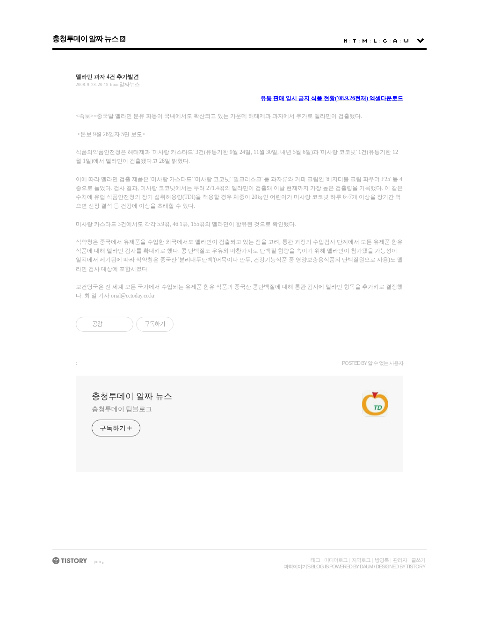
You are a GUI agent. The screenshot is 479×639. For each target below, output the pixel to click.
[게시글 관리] (123, 324)
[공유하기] (111, 324)
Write (406, 40)
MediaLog (365, 40)
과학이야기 (295, 566)
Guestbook (385, 40)
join (97, 561)
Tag (354, 40)
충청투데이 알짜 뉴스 (85, 39)
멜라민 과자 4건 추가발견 (107, 76)
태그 (315, 560)
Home (345, 40)
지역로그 (361, 560)
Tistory (415, 566)
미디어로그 (336, 560)
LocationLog (375, 40)
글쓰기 (418, 560)
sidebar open (420, 40)
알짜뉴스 (129, 84)
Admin (395, 40)
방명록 (382, 560)
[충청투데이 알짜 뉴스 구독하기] (121, 39)
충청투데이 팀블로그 (122, 409)
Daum (366, 566)
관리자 (400, 560)
